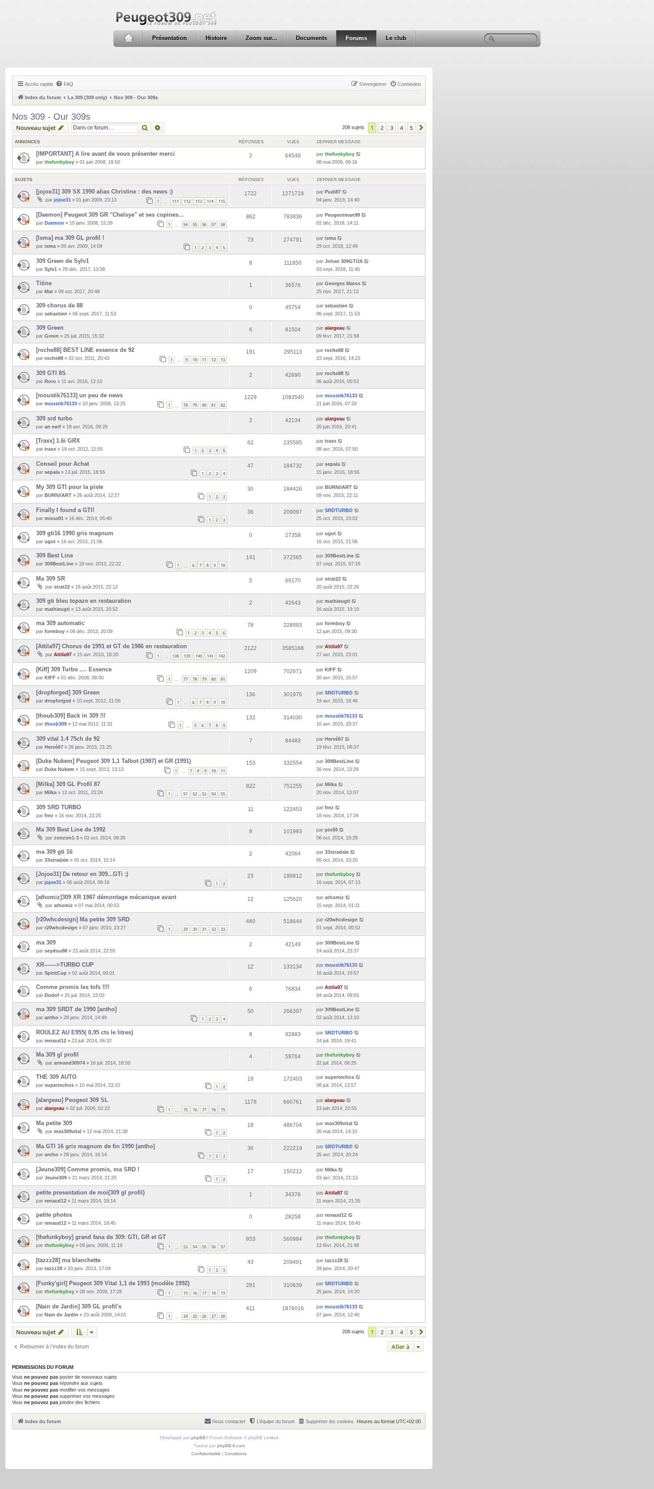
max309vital (67, 1131)
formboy (54, 631)
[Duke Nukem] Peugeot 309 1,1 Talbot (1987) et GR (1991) (113, 761)
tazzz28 (53, 1268)
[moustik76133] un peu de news (79, 395)
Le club (396, 38)
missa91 (54, 518)
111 (175, 201)
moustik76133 (60, 403)
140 (198, 656)
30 (195, 929)
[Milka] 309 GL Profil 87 (68, 784)
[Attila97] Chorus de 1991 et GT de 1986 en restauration (111, 646)
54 (185, 224)
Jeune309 (55, 1177)
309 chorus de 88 (59, 305)
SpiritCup (55, 973)
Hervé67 (53, 747)
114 (210, 201)
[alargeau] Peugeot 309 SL (72, 1100)
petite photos (54, 1214)
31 (204, 929)
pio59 (331, 829)
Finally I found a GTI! (65, 510)
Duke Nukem (59, 769)
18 (213, 1293)
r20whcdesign (60, 927)
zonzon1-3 (66, 837)
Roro (50, 381)
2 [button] (382, 128)
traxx (50, 449)
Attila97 (63, 654)
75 (185, 1110)
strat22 (62, 586)
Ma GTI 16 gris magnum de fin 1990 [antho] (95, 1146)
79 (195, 405)
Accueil (128, 38)
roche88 (53, 358)
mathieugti (57, 609)
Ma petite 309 (54, 1123)
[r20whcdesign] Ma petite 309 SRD (82, 919)
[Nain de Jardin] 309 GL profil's (78, 1306)
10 (195, 360)
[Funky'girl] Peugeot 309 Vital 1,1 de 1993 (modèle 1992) (113, 1283)
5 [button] (411, 128)
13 (223, 360)
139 (187, 656)
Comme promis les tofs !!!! (72, 987)
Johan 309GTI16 (344, 261)
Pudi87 (333, 191)
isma (50, 246)
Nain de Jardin (61, 1314)
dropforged (57, 700)
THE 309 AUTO (56, 1076)
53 (204, 794)
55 (195, 224)
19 (223, 1293)
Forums (356, 38)
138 (175, 656)
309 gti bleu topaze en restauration (83, 600)
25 (195, 1316)
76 (195, 1110)
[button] (421, 127)
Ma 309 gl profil (57, 1054)
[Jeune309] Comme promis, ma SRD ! (87, 1169)
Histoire (216, 38)
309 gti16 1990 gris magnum (74, 533)
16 (195, 1293)
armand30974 (69, 1062)
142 (221, 656)
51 (185, 794)
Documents (311, 38)
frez (48, 815)
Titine (44, 283)
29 (185, 929)
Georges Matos (342, 283)
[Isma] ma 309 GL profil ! (70, 237)
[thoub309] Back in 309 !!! (70, 715)
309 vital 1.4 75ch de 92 (68, 738)
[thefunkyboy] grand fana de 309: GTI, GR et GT (101, 1237)
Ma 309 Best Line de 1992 (70, 829)
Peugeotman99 (342, 215)
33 (223, 929)
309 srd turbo (54, 418)
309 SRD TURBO (58, 807)
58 (223, 224)
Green (51, 336)
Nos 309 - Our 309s (51, 117)
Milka (50, 792)
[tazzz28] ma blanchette (68, 1260)
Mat (48, 291)
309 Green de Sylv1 (62, 261)
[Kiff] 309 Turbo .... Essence (74, 669)
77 (185, 679)
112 (187, 201)
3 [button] (391, 128)
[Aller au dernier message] (359, 154)
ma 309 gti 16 (54, 851)
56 (204, 224)
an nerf (52, 426)
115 (221, 201)
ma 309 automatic (60, 623)
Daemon (54, 223)
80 (204, 405)
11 (204, 360)
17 (204, 1293)
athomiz (63, 905)
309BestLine (58, 563)
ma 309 (46, 942)
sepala (52, 472)
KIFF (50, 677)
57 (213, 224)
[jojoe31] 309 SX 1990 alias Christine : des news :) (104, 191)
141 (210, 656)
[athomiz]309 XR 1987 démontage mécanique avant (106, 897)
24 (185, 1316)
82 (223, 405)
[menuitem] (64, 84)
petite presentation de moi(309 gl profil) (90, 1192)
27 (213, 1316)
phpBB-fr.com (231, 1445)
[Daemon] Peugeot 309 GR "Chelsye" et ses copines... (110, 214)
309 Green (50, 327)
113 (198, 201)
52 (195, 794)
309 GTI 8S (51, 373)
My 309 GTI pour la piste (69, 487)
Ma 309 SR (50, 578)
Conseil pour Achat (62, 463)
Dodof (51, 995)
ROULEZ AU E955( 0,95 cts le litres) (84, 1032)
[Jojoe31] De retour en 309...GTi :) (82, 874)
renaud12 (55, 1040)
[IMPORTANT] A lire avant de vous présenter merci (105, 153)
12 (213, 360)
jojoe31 (62, 199)
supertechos (59, 1085)
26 (204, 1316)
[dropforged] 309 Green (68, 692)
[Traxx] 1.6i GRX (58, 440)
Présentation (169, 38)
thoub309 (55, 723)
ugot (50, 541)
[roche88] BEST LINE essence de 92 (85, 350)
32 (213, 929)
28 (223, 1316)
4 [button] (401, 128)
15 (185, 1293)
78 (185, 405)
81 (213, 405)
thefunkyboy (59, 162)
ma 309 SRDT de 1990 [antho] (76, 1009)
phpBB (198, 1437)
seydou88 (55, 950)
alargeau (335, 328)
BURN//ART (58, 495)
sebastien (55, 313)
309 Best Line (54, 555)
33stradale (56, 860)
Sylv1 (50, 269)
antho (51, 1017)
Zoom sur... (261, 38)
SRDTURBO (339, 510)
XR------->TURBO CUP (65, 964)
